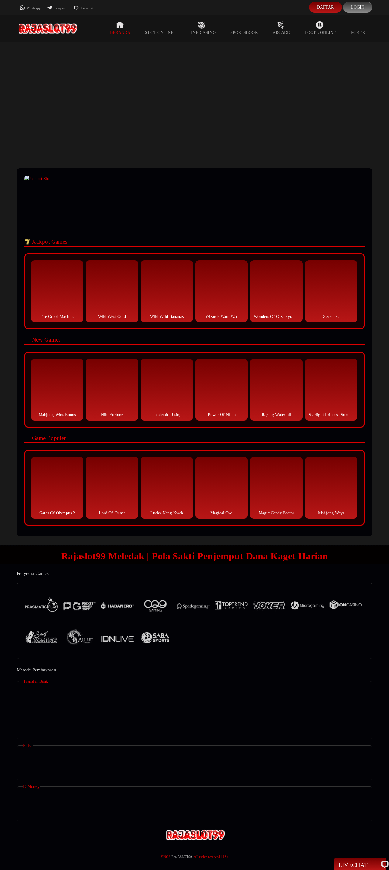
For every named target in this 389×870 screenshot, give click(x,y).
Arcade (281, 32)
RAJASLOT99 (181, 856)
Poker (358, 32)
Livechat (86, 8)
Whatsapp (33, 8)
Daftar (325, 7)
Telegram (60, 8)
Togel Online (320, 32)
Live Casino (202, 32)
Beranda (120, 32)
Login (358, 7)
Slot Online (159, 32)
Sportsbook (244, 32)
